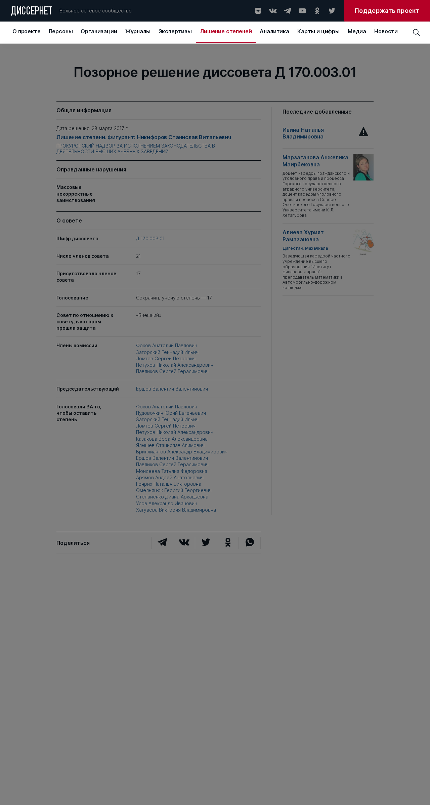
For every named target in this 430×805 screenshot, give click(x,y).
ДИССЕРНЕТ (32, 11)
